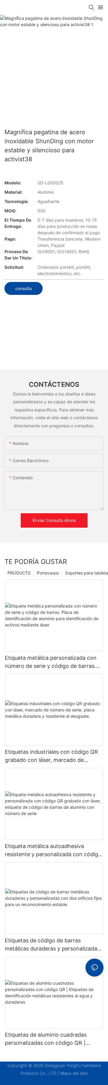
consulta (23, 288)
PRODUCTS (19, 572)
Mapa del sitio (74, 1073)
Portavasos (48, 572)
